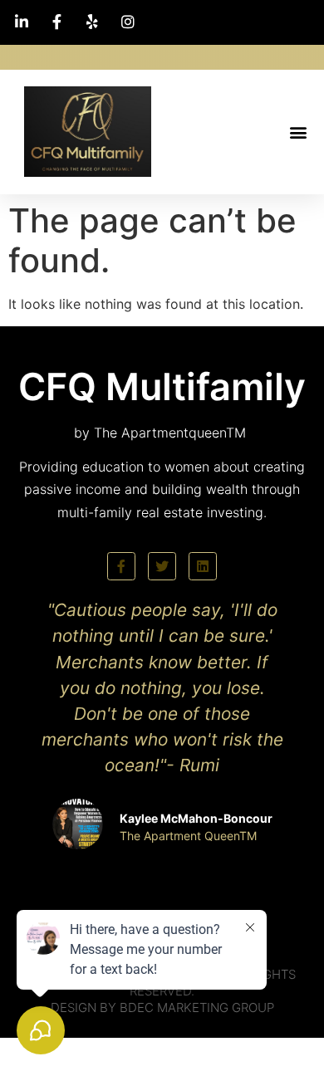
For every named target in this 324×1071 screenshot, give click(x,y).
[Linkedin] (203, 566)
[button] (298, 131)
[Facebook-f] (121, 566)
